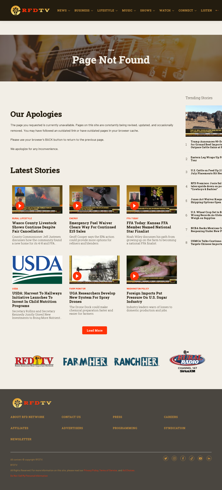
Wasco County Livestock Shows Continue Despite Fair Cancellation (34, 227)
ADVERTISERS (72, 428)
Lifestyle (105, 10)
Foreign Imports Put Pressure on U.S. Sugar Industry (147, 297)
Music (127, 10)
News (62, 10)
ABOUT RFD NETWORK (27, 417)
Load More (95, 330)
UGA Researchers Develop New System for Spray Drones (92, 297)
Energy (73, 218)
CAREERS (171, 417)
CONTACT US (71, 417)
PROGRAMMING (125, 428)
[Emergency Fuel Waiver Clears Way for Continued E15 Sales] (94, 199)
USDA (15, 288)
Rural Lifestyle (22, 218)
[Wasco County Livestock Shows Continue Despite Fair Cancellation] (37, 199)
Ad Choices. (129, 470)
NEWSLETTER (20, 439)
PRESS (117, 417)
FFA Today (132, 218)
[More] (69, 10)
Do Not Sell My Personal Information (29, 475)
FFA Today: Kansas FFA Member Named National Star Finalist (149, 227)
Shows (145, 10)
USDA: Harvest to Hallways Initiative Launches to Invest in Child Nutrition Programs (37, 299)
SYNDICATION (174, 428)
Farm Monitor (77, 288)
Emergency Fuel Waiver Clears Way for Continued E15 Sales (92, 227)
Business (81, 10)
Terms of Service (108, 470)
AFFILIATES (19, 428)
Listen (206, 10)
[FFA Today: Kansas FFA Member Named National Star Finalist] (152, 199)
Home (111, 50)
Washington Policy (138, 288)
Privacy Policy (91, 470)
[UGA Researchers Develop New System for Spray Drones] (94, 270)
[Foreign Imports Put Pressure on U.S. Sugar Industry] (152, 270)
